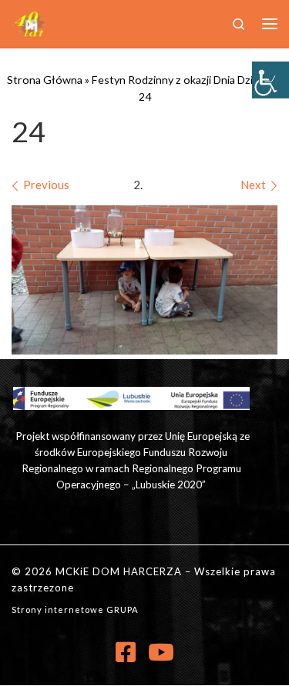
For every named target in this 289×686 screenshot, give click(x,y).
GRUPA (122, 609)
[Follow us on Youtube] (161, 652)
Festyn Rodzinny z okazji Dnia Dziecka (183, 79)
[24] (144, 280)
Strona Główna (44, 79)
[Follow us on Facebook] (126, 652)
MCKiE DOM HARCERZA (118, 571)
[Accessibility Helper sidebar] (270, 80)
